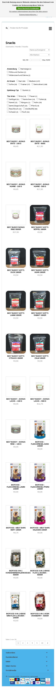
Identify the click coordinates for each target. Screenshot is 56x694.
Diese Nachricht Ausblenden (28, 8)
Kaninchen (29, 99)
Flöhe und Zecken (17, 72)
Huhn (38, 102)
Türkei (42, 99)
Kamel (13, 102)
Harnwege (25, 69)
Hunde (18, 47)
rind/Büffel (31, 109)
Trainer (25, 84)
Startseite (10, 47)
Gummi (26, 90)
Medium (34, 81)
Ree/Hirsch (15, 109)
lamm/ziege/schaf (18, 106)
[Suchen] (7, 28)
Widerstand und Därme (19, 75)
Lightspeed (34, 676)
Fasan (33, 96)
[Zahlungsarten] (12, 679)
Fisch (26, 112)
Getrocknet (40, 84)
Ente (22, 96)
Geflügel (14, 99)
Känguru (25, 102)
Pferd (35, 106)
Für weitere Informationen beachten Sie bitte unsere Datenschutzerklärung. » (28, 13)
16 (42, 643)
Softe (13, 84)
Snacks (25, 47)
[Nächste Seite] (47, 643)
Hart (21, 81)
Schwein (13, 112)
